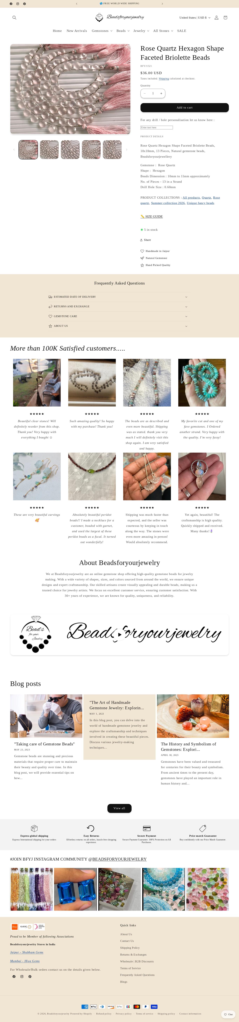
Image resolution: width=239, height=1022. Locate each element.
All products (191, 197)
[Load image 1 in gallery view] (28, 149)
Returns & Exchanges (133, 954)
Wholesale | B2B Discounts (137, 961)
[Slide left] (14, 149)
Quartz (206, 197)
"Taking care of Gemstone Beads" (44, 744)
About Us (126, 934)
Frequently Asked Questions (137, 975)
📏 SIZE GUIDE (151, 216)
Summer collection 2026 (168, 203)
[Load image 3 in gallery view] (70, 149)
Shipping (164, 78)
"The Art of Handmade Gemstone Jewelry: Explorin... (117, 705)
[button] (14, 17)
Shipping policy (166, 1014)
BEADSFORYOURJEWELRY (119, 859)
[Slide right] (127, 149)
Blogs (123, 981)
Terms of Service (130, 968)
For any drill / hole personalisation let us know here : (177, 120)
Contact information (190, 1014)
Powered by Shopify (81, 1014)
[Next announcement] (162, 4)
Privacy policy (124, 1014)
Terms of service (144, 1014)
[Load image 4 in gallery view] (91, 149)
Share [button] (147, 239)
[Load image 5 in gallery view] (112, 149)
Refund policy (104, 1014)
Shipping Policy (130, 947)
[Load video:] (119, 634)
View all (119, 808)
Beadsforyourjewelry (58, 1014)
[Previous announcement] (76, 4)
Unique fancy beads (200, 203)
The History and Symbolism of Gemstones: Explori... (188, 747)
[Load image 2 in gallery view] (49, 149)
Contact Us (127, 941)
